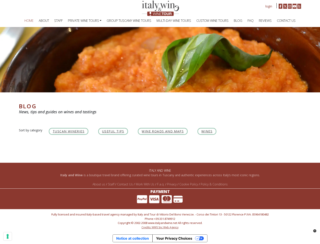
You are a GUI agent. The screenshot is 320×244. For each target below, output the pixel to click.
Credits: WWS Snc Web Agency (160, 227)
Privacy (172, 184)
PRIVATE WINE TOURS (83, 20)
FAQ (251, 20)
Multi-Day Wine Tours (174, 20)
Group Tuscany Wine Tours (129, 20)
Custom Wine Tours (212, 20)
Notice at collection (132, 238)
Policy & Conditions (214, 184)
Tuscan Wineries (68, 131)
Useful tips (113, 131)
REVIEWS (265, 20)
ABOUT (44, 20)
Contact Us (286, 20)
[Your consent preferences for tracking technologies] (7, 236)
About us (99, 184)
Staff (111, 184)
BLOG (238, 20)
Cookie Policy (188, 184)
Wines (206, 131)
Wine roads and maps (163, 131)
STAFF (58, 20)
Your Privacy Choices (174, 238)
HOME (29, 20)
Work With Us (145, 184)
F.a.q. (160, 184)
